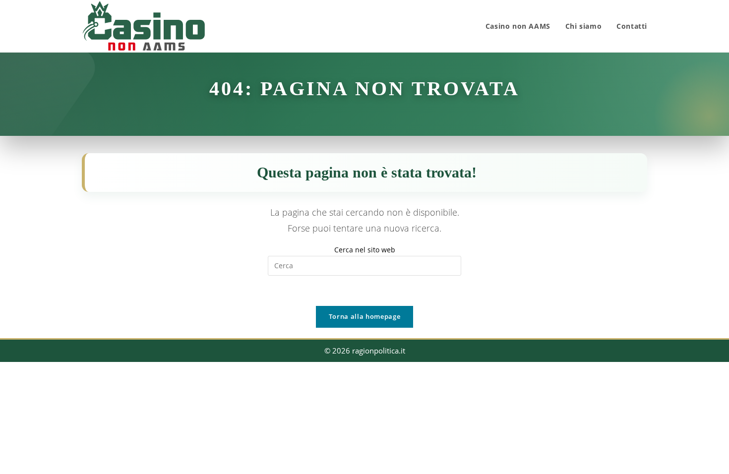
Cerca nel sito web (364, 249)
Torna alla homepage (364, 316)
